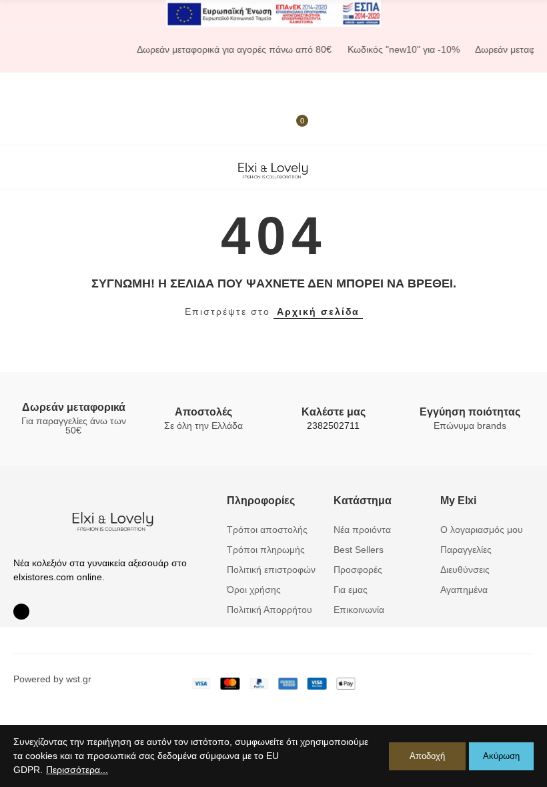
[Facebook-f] (21, 612)
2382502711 (333, 425)
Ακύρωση (501, 756)
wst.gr (78, 679)
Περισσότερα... (77, 769)
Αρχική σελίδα (318, 311)
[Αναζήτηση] (287, 90)
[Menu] (19, 91)
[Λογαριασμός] (30, 127)
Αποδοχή (427, 756)
